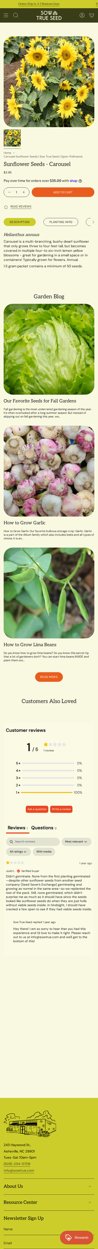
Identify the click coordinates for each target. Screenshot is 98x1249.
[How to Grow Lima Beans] (49, 593)
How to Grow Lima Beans (30, 645)
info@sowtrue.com (19, 1170)
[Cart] (91, 15)
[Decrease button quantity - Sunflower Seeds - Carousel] (9, 192)
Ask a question (37, 809)
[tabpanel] (49, 892)
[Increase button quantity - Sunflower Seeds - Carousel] (24, 192)
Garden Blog (49, 296)
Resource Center (20, 1202)
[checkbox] (44, 852)
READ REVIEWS (20, 206)
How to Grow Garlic (24, 523)
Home (7, 153)
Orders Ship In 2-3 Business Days (30, 4)
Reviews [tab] (18, 828)
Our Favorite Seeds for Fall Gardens (40, 401)
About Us (13, 1186)
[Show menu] (5, 15)
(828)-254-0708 (17, 1164)
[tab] (43, 828)
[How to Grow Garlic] (49, 471)
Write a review (61, 809)
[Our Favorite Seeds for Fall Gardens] (49, 349)
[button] (49, 763)
